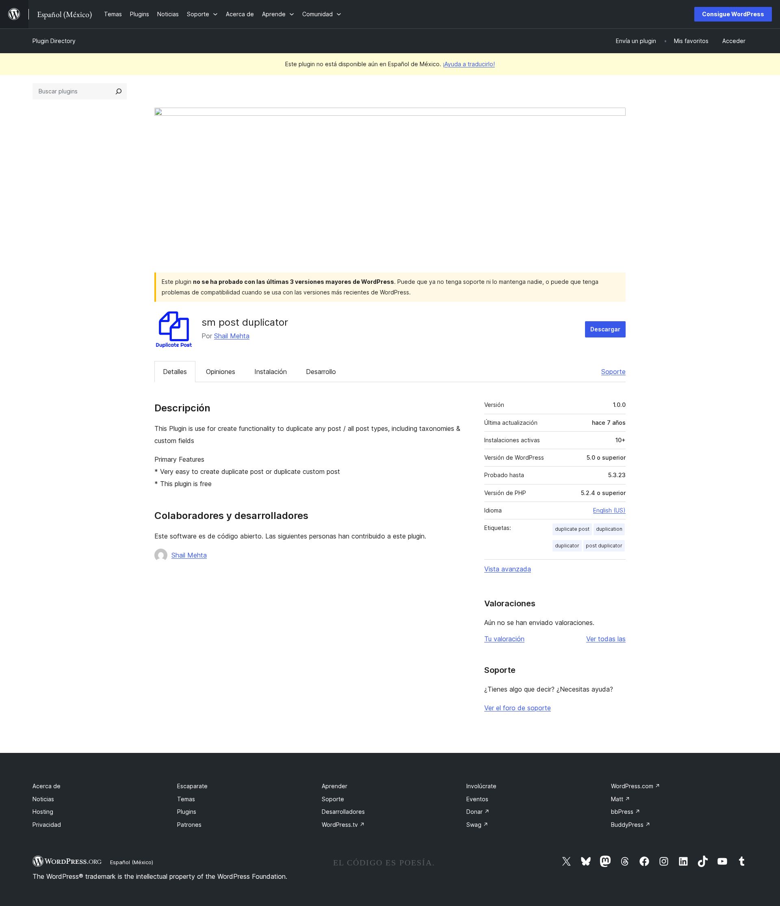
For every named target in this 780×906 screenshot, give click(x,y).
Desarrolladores (343, 811)
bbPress (625, 811)
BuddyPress (630, 824)
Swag (477, 824)
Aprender (334, 786)
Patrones (189, 824)
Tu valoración (504, 639)
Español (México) (131, 862)
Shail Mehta (231, 336)
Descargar (605, 329)
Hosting (42, 811)
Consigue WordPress (733, 14)
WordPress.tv (343, 824)
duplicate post (572, 529)
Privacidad (46, 824)
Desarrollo (321, 372)
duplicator (567, 546)
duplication (609, 529)
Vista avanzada (507, 569)
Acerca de (46, 786)
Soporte (613, 372)
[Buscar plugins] (118, 91)
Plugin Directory (54, 40)
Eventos (477, 799)
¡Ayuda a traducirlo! (469, 64)
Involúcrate (481, 786)
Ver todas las (606, 639)
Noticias (43, 799)
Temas (186, 799)
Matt (620, 799)
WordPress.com (635, 786)
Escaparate (192, 786)
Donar (478, 811)
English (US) (609, 510)
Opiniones (220, 372)
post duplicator (604, 546)
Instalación (270, 372)
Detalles (175, 372)
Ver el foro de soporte (517, 708)
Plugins (186, 811)
